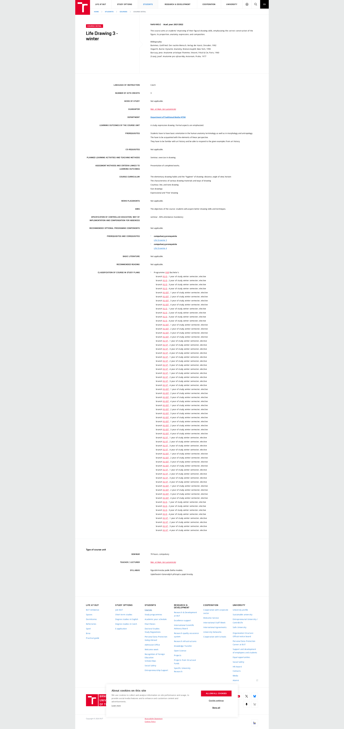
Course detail (139, 12)
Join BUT (119, 610)
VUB (167, 272)
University (231, 4)
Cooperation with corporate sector (215, 611)
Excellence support (182, 620)
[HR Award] (254, 723)
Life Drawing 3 (160, 240)
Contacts (237, 671)
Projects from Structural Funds (185, 662)
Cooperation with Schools (214, 636)
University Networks (212, 632)
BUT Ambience (92, 610)
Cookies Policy (150, 721)
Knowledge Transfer (183, 646)
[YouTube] (238, 696)
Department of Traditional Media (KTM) (168, 117)
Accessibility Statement (154, 718)
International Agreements (215, 627)
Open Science (180, 650)
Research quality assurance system (186, 635)
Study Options (124, 4)
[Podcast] (246, 704)
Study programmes (153, 614)
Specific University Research (182, 670)
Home (96, 12)
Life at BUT (100, 4)
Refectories (91, 624)
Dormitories (91, 619)
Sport (88, 628)
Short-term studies (123, 614)
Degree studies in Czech (126, 624)
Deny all (216, 708)
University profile (240, 610)
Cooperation (209, 4)
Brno (88, 633)
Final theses (150, 624)
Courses (123, 12)
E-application (121, 628)
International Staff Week (214, 622)
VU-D (165, 276)
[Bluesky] (254, 696)
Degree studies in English (126, 619)
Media (235, 675)
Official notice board (242, 636)
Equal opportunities (241, 657)
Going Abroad (151, 640)
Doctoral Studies (152, 628)
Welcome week (151, 649)
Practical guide (92, 638)
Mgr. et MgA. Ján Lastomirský (163, 109)
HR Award (237, 666)
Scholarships (150, 661)
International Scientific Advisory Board (184, 627)
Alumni (236, 680)
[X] (246, 696)
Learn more (116, 706)
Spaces (89, 614)
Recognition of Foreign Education (155, 656)
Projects (177, 655)
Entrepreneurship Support (156, 670)
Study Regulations (153, 632)
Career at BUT (239, 644)
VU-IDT (166, 292)
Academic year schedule (156, 619)
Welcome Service (211, 618)
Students (148, 4)
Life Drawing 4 (160, 248)
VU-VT (165, 341)
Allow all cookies (216, 693)
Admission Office (152, 644)
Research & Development (178, 4)
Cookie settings (216, 701)
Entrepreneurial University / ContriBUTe (245, 621)
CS (264, 4)
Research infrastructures (185, 641)
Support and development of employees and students (245, 651)
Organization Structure (243, 633)
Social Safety (150, 665)
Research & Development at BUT (185, 614)
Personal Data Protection (156, 636)
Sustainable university (242, 614)
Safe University (239, 627)
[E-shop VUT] (254, 704)
